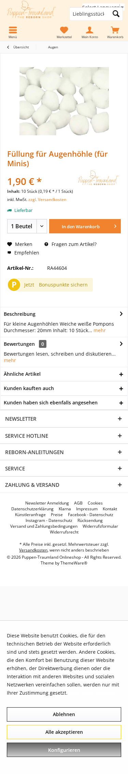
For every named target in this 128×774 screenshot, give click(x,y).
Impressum (87, 509)
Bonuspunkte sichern (63, 284)
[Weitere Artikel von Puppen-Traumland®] (98, 178)
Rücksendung (90, 520)
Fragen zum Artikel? (73, 244)
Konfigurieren (64, 750)
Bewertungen (19, 344)
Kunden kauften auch (29, 388)
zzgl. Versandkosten (47, 199)
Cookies (95, 503)
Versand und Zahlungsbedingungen (43, 526)
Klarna (65, 509)
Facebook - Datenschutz (90, 514)
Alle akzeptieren (64, 732)
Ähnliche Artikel (22, 374)
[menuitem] (115, 33)
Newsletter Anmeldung (47, 503)
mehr (99, 330)
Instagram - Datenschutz (49, 520)
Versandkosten (33, 550)
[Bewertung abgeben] (41, 172)
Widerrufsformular (100, 526)
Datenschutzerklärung (32, 509)
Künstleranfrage (30, 514)
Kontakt (110, 509)
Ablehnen (64, 714)
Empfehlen (26, 252)
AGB (78, 503)
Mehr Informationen (92, 693)
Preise (57, 514)
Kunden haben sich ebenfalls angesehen (51, 402)
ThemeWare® (73, 563)
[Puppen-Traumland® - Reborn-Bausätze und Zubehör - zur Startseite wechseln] (32, 14)
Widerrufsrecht (64, 532)
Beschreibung (19, 314)
